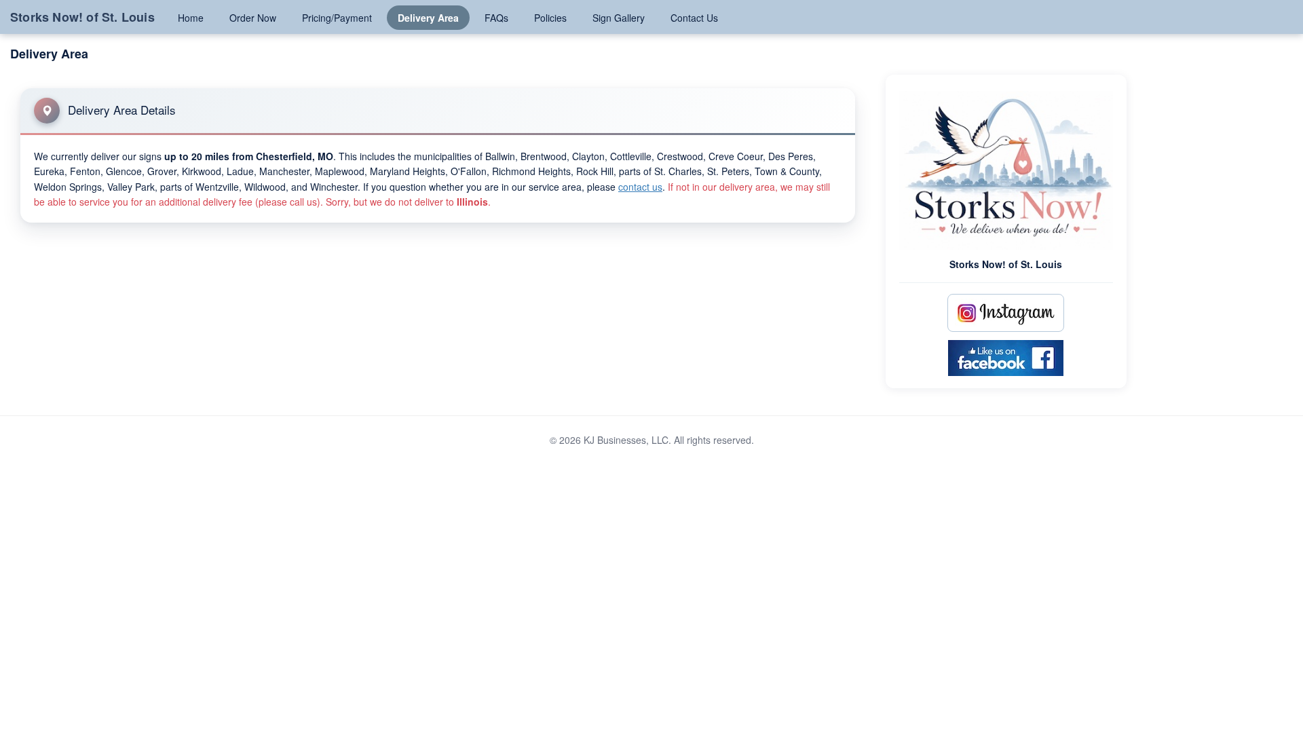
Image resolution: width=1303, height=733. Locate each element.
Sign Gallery (618, 17)
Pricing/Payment (337, 17)
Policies (550, 17)
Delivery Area (428, 17)
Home (191, 17)
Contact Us (694, 17)
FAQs (496, 17)
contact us (640, 186)
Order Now (252, 17)
